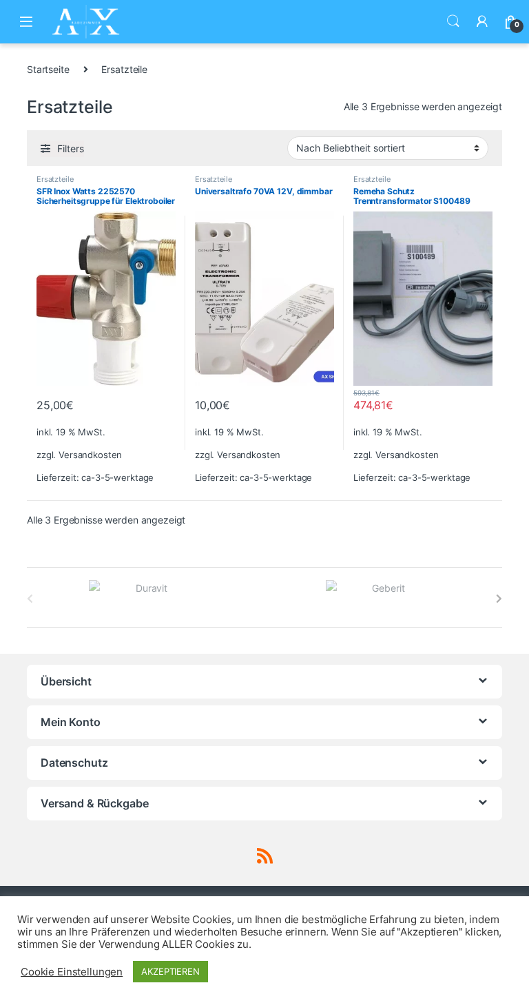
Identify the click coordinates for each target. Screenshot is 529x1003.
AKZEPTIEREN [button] (170, 971)
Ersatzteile (55, 179)
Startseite (48, 69)
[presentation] (499, 598)
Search (453, 21)
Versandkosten (90, 455)
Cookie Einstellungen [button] (72, 972)
